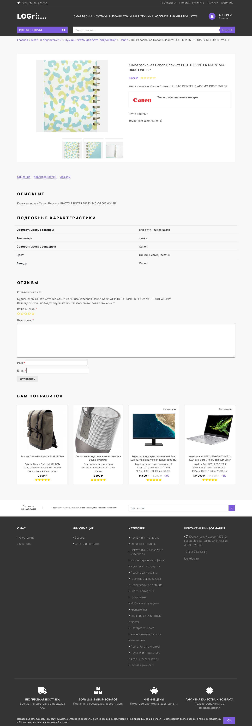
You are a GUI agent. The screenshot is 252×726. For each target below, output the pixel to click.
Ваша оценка (27, 309)
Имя (21, 363)
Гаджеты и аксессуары (146, 578)
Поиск (227, 30)
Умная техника (141, 16)
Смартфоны (83, 16)
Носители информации (145, 566)
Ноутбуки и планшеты (110, 16)
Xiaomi (135, 622)
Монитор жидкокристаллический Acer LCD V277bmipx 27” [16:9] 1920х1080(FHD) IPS (153, 460)
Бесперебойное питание (146, 585)
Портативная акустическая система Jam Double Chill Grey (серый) (98, 467)
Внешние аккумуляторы (146, 615)
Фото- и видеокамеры (145, 659)
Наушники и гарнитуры (145, 652)
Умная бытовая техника (146, 634)
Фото (193, 16)
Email (21, 370)
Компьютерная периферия (148, 560)
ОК (229, 720)
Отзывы (65, 177)
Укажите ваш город (34, 3)
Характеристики (45, 177)
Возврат (212, 3)
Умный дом (138, 640)
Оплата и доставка (191, 3)
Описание (23, 177)
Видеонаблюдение (143, 591)
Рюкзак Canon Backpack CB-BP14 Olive (42, 456)
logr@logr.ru (191, 558)
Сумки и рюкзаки (142, 665)
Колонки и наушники (171, 16)
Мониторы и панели (143, 543)
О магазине (168, 3)
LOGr (26, 16)
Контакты (227, 3)
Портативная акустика (145, 646)
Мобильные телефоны (145, 603)
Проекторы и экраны (144, 572)
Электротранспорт (142, 628)
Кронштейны (139, 609)
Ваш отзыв (25, 320)
